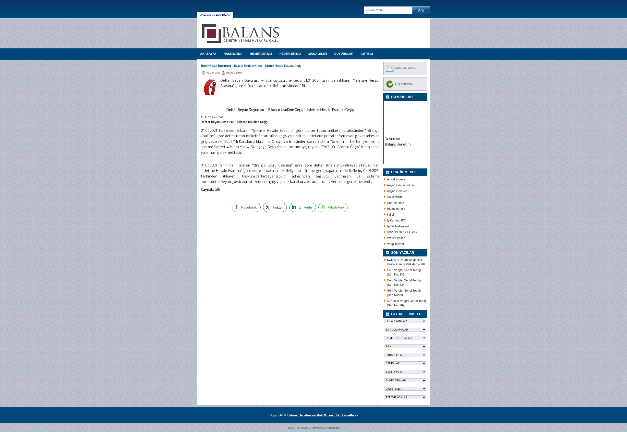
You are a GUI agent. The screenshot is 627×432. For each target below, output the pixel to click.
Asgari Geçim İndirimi (401, 185)
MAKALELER (317, 53)
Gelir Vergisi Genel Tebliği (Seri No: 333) (404, 292)
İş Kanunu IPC (396, 220)
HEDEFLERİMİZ (290, 53)
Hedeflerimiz (395, 202)
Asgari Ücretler (397, 191)
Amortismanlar (396, 179)
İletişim (391, 214)
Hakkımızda (395, 197)
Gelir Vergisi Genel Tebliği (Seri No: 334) (404, 282)
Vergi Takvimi (396, 244)
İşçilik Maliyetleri (398, 226)
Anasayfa (208, 53)
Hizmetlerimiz (396, 208)
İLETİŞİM (367, 53)
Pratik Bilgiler (396, 238)
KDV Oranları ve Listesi (402, 232)
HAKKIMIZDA (233, 53)
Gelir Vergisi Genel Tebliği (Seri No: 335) (404, 272)
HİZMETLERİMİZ (261, 53)
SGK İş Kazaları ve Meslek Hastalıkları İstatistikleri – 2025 (407, 261)
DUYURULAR (343, 53)
